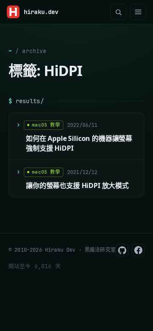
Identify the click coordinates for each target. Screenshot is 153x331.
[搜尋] (118, 12)
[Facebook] (138, 250)
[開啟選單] (138, 12)
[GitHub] (122, 250)
